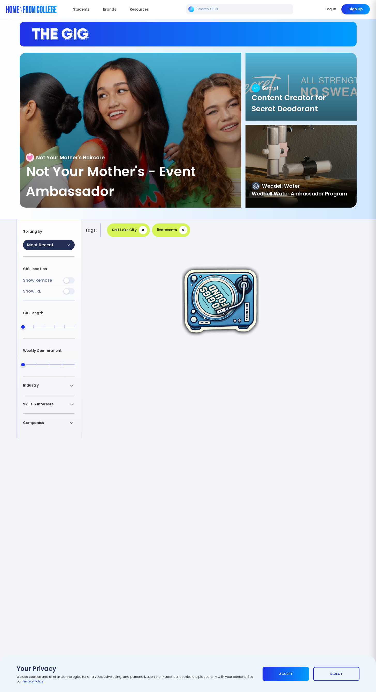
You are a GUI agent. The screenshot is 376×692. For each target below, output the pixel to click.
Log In (330, 9)
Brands (109, 9)
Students (81, 9)
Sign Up (356, 9)
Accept (286, 674)
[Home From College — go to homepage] (31, 9)
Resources (139, 9)
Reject (336, 674)
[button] (49, 385)
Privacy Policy (33, 681)
